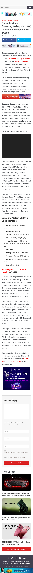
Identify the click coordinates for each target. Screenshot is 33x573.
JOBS (16, 561)
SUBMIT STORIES (24, 561)
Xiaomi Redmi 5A (14, 361)
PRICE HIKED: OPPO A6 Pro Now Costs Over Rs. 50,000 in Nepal (16, 543)
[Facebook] (8, 557)
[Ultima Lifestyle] (16, 379)
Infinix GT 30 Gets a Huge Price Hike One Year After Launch (16, 518)
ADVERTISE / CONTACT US (22, 563)
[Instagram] (16, 557)
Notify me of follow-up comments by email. (16, 453)
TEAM (12, 561)
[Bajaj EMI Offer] (16, 570)
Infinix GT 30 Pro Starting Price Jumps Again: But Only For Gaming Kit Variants (16, 494)
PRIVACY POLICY (8, 563)
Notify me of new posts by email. (15, 457)
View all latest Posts (16, 549)
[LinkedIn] (24, 557)
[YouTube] (12, 557)
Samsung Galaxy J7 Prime (19, 58)
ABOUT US (6, 561)
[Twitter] (20, 557)
